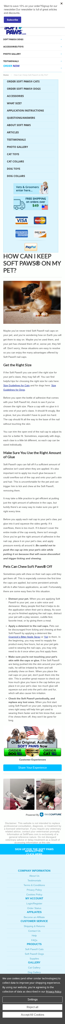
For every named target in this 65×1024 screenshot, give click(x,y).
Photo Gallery (17, 147)
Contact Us (34, 930)
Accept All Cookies (32, 1014)
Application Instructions (25, 110)
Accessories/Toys (13, 46)
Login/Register (34, 903)
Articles (13, 132)
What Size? (14, 103)
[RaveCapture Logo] (51, 815)
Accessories (15, 96)
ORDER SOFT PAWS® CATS (23, 81)
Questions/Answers (21, 118)
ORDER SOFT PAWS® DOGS (24, 89)
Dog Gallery (34, 972)
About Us (34, 875)
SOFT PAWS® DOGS (13, 39)
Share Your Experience (32, 767)
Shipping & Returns (34, 926)
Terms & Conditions (34, 885)
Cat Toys (13, 154)
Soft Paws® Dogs (34, 953)
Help (34, 935)
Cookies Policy (34, 894)
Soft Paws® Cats (34, 949)
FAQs (34, 940)
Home (6, 75)
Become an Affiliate (34, 917)
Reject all (32, 1007)
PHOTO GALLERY (12, 53)
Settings (33, 999)
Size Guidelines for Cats (16, 385)
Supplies (34, 958)
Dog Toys (13, 169)
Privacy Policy (34, 889)
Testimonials (11, 61)
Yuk (46, 636)
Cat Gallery (34, 967)
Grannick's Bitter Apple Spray (24, 636)
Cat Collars (15, 161)
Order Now (11, 68)
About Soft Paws (19, 125)
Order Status (34, 908)
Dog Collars (16, 176)
